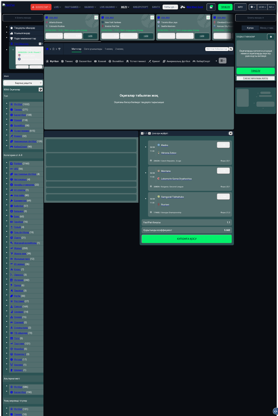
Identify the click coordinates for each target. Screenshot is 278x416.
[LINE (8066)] (47, 49)
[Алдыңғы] (40, 44)
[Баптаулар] (271, 37)
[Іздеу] (231, 49)
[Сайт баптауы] (253, 7)
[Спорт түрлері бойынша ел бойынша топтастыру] (41, 89)
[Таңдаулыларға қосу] (96, 17)
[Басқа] (223, 61)
